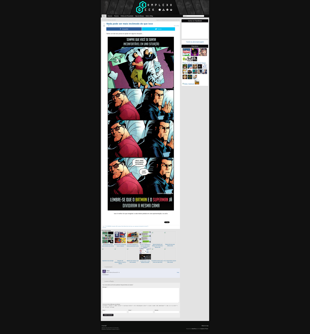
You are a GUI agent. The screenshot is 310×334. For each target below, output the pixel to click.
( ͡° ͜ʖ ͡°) (106, 226)
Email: (130, 310)
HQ (108, 25)
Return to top (205, 325)
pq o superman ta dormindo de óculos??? (140, 226)
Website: (156, 310)
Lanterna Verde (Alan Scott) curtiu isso (125, 226)
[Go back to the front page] (155, 7)
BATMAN (109, 226)
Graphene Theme (204, 328)
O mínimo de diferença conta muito (109, 20)
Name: (104, 310)
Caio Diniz (177, 25)
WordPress (194, 328)
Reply (178, 272)
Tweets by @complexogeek (195, 42)
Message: (104, 287)
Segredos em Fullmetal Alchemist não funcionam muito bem (167, 20)
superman (104, 227)
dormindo (114, 226)
